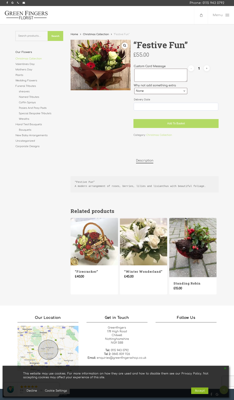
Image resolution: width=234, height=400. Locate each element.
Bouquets (25, 129)
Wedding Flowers (26, 80)
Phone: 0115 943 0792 (207, 3)
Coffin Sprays (27, 102)
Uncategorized (25, 140)
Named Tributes (29, 97)
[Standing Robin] (193, 247)
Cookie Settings (56, 390)
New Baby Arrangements (31, 135)
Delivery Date (142, 99)
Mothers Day (23, 69)
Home (74, 34)
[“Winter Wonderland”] (143, 241)
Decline (32, 390)
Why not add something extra (155, 85)
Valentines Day (25, 64)
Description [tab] (144, 160)
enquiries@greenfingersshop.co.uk (121, 357)
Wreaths (24, 119)
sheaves (24, 91)
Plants (19, 75)
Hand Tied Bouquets (28, 124)
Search (55, 36)
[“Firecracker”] (94, 241)
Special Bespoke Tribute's (35, 113)
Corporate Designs (27, 146)
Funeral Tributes (25, 86)
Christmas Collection (28, 58)
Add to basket (176, 123)
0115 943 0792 (120, 350)
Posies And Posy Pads (33, 108)
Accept (200, 390)
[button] (221, 15)
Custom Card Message (150, 66)
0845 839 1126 (121, 354)
